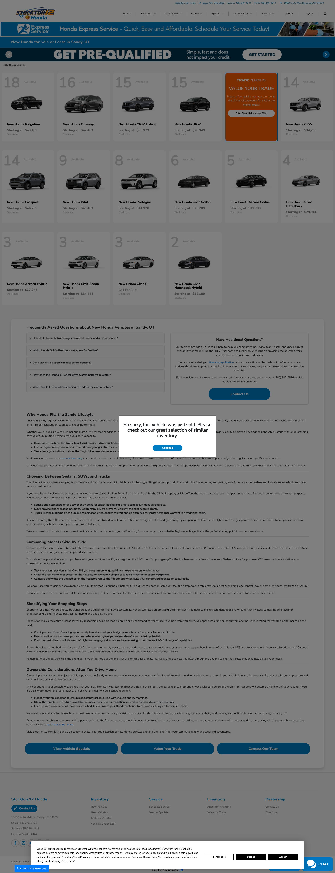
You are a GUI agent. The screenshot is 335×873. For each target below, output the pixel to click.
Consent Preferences (31, 868)
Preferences (219, 857)
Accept (283, 857)
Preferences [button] (68, 861)
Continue (167, 448)
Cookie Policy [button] (150, 857)
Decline (251, 857)
